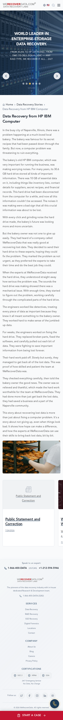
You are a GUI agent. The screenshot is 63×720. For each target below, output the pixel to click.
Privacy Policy (31, 661)
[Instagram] (37, 696)
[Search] (53, 5)
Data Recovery (31, 610)
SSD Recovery (31, 619)
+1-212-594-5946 (49, 568)
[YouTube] (53, 696)
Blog (32, 652)
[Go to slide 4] (33, 84)
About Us (32, 647)
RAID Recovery (31, 614)
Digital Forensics (31, 624)
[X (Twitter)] (22, 696)
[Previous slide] (6, 76)
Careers (31, 656)
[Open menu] (59, 5)
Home (9, 104)
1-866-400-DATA (17, 568)
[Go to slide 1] (23, 84)
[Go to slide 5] (36, 84)
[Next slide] (57, 76)
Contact (31, 633)
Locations (31, 628)
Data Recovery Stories (30, 104)
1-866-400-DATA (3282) (33, 596)
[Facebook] (29, 696)
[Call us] (54, 703)
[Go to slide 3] (30, 84)
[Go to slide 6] (40, 84)
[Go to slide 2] (27, 84)
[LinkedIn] (45, 696)
